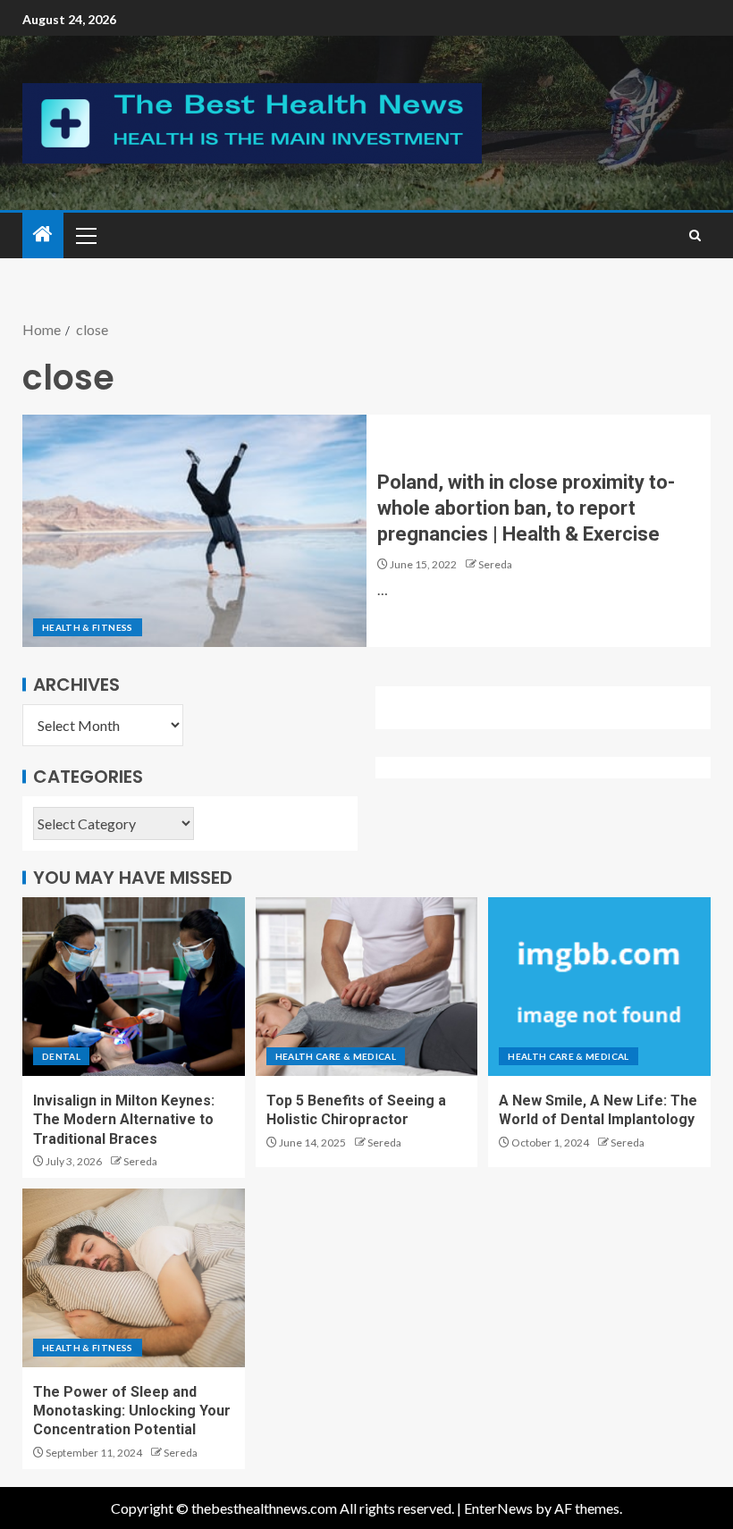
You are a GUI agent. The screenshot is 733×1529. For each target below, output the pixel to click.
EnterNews (498, 1508)
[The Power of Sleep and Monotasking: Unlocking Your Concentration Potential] (133, 1278)
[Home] (43, 235)
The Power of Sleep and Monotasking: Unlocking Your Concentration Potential (132, 1411)
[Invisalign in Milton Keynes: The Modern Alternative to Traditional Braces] (133, 986)
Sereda (495, 564)
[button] (85, 235)
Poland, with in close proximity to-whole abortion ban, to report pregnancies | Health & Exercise (526, 508)
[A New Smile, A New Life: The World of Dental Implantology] (599, 986)
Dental (61, 1056)
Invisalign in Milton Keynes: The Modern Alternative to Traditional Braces (124, 1119)
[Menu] (85, 235)
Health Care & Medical (335, 1056)
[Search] (695, 235)
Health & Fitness (87, 627)
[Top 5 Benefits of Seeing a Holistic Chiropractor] (367, 986)
